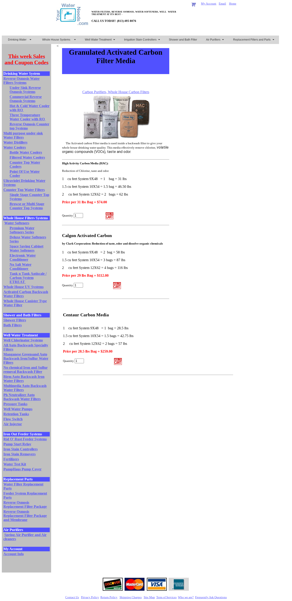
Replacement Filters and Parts (252, 39)
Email (222, 3)
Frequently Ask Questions (211, 597)
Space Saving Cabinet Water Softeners (26, 248)
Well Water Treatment (98, 39)
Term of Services (166, 597)
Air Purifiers (213, 39)
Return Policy (108, 597)
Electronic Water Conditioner (23, 257)
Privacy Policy (90, 597)
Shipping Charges (131, 597)
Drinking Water (17, 39)
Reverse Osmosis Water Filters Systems (21, 81)
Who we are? (186, 597)
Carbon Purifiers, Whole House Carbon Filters (115, 92)
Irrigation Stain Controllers (140, 39)
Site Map (149, 597)
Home (232, 3)
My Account (208, 3)
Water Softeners (16, 223)
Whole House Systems (56, 39)
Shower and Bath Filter (183, 39)
